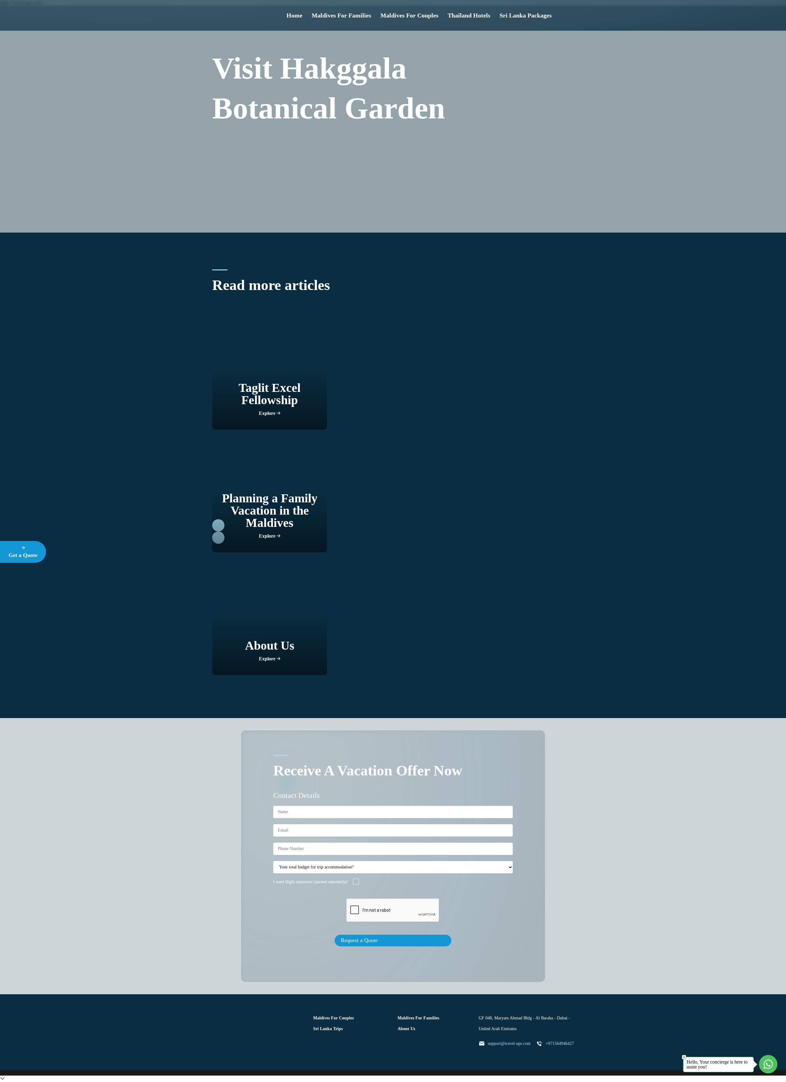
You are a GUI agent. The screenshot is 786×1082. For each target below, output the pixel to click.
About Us (406, 1028)
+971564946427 (560, 1043)
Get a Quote (23, 555)
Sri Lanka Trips (328, 1028)
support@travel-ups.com (509, 1043)
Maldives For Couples (409, 15)
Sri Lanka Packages (526, 15)
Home (294, 15)
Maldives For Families (341, 15)
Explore (268, 413)
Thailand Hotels (469, 15)
